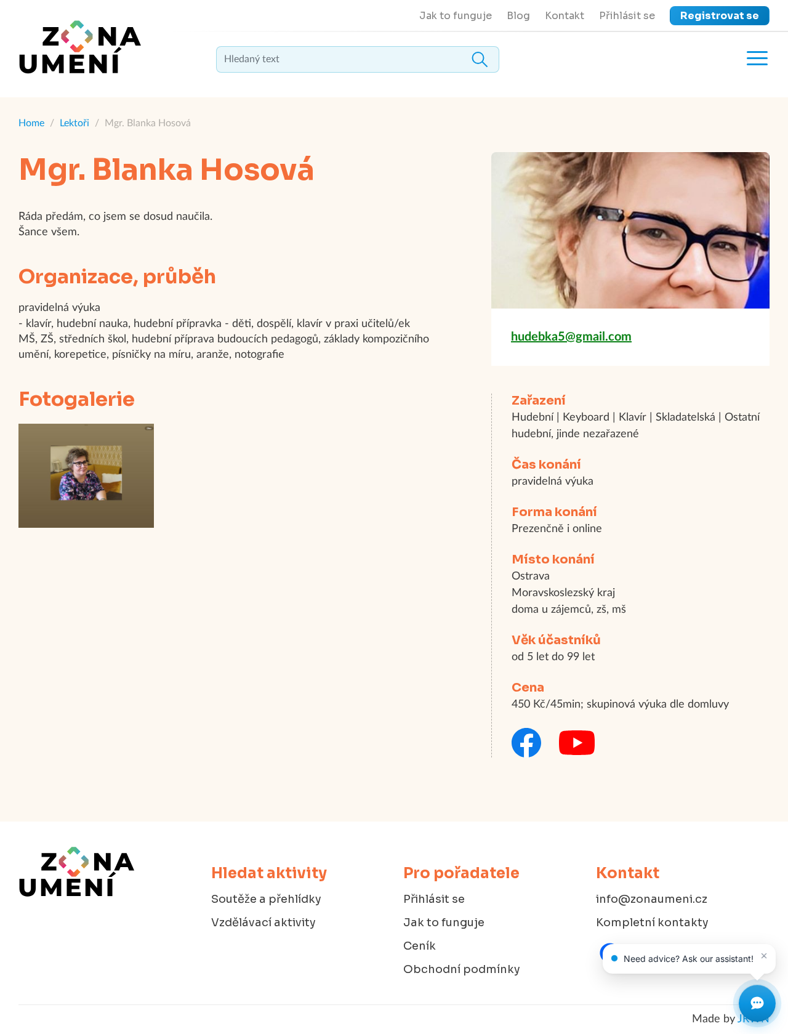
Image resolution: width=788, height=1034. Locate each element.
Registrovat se (719, 15)
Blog (518, 15)
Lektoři (74, 123)
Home (31, 123)
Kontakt (564, 15)
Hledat (479, 59)
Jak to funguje (455, 15)
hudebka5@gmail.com (571, 337)
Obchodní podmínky (461, 969)
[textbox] (357, 59)
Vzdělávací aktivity (263, 922)
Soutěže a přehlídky (266, 899)
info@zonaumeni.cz (651, 899)
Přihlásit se (627, 15)
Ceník (419, 946)
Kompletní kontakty (652, 922)
